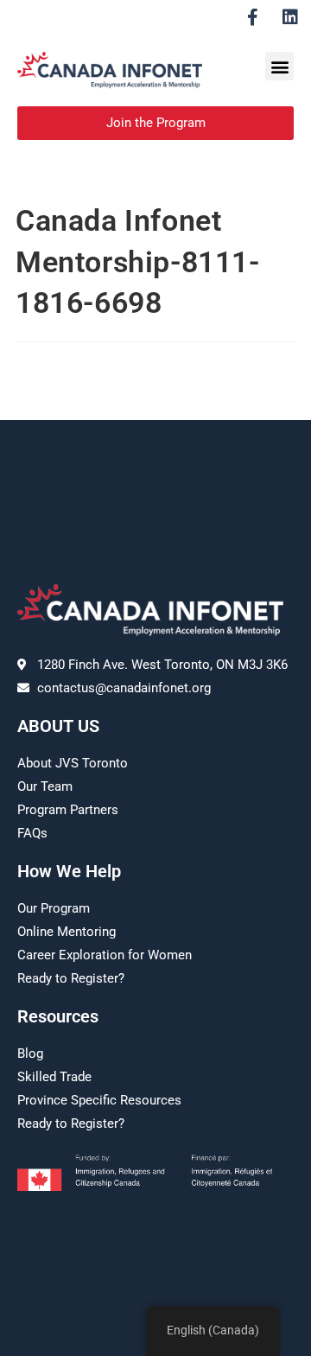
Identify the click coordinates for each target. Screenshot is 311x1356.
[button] (279, 66)
